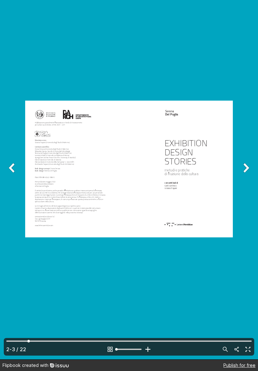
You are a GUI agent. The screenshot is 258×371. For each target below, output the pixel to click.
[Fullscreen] (248, 349)
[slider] (129, 349)
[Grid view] (110, 349)
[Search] (225, 349)
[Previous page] (12, 179)
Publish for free (239, 365)
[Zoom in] (148, 349)
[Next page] (245, 179)
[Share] (237, 349)
